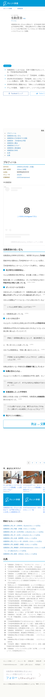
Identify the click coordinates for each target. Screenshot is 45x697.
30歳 (24, 18)
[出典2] (29, 282)
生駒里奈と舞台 (12, 143)
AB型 (24, 169)
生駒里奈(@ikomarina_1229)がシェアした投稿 (27, 242)
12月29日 (25, 167)
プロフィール (11, 133)
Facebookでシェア (17, 93)
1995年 (19, 167)
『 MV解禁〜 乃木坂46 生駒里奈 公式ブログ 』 (22, 592)
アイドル (13, 21)
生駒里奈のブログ (13, 145)
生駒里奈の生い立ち (14, 136)
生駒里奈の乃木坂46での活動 (17, 138)
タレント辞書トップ (9, 661)
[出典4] (33, 282)
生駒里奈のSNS (12, 150)
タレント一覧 (22, 661)
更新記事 (38, 661)
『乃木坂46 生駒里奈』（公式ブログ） (19, 610)
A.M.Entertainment (23, 177)
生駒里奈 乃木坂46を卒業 (16, 141)
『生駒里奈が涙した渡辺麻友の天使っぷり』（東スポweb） (26, 628)
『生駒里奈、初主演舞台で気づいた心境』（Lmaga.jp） (24, 567)
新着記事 (30, 661)
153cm (19, 169)
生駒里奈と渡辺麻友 (14, 148)
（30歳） (32, 167)
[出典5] (31, 344)
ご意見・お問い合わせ (26, 664)
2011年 (19, 175)
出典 (8, 155)
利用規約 (37, 664)
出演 (8, 153)
